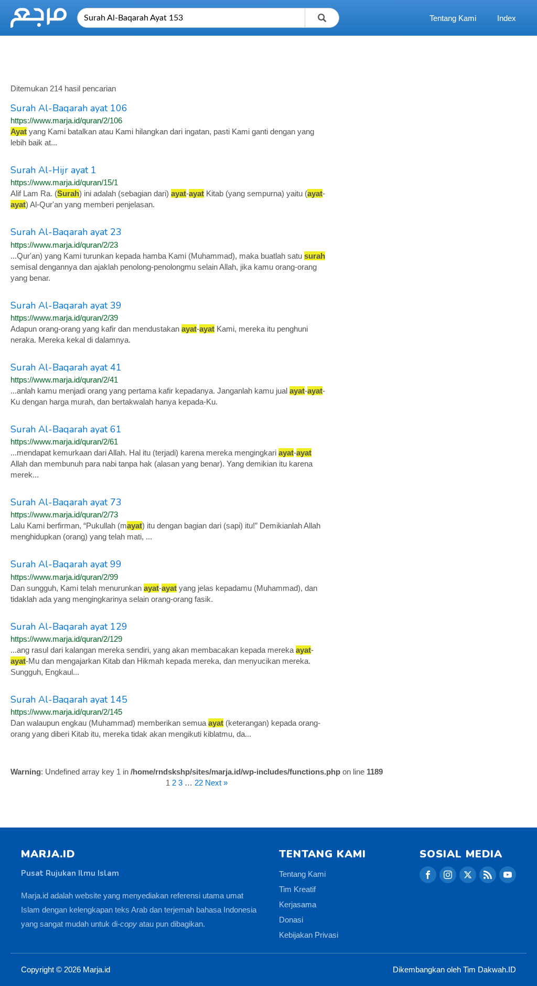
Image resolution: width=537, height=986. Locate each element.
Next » (216, 782)
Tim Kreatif (297, 889)
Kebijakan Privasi (308, 934)
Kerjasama (297, 904)
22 (199, 782)
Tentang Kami (452, 18)
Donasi (291, 919)
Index (506, 18)
